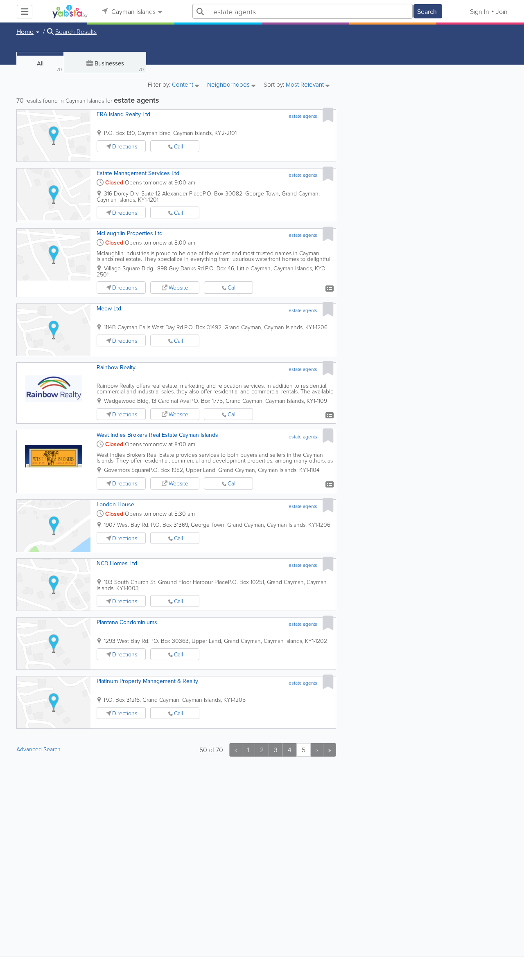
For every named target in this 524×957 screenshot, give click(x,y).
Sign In (479, 11)
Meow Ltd (109, 308)
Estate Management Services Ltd (138, 173)
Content (183, 85)
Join (502, 11)
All (49, 66)
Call (178, 146)
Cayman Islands (133, 11)
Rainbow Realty (116, 367)
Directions (124, 146)
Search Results (76, 31)
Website (178, 287)
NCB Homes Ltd (117, 563)
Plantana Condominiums (127, 622)
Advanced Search (38, 749)
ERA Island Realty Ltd (123, 114)
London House (115, 504)
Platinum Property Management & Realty (147, 681)
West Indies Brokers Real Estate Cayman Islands (157, 435)
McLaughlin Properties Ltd (130, 233)
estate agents (303, 115)
